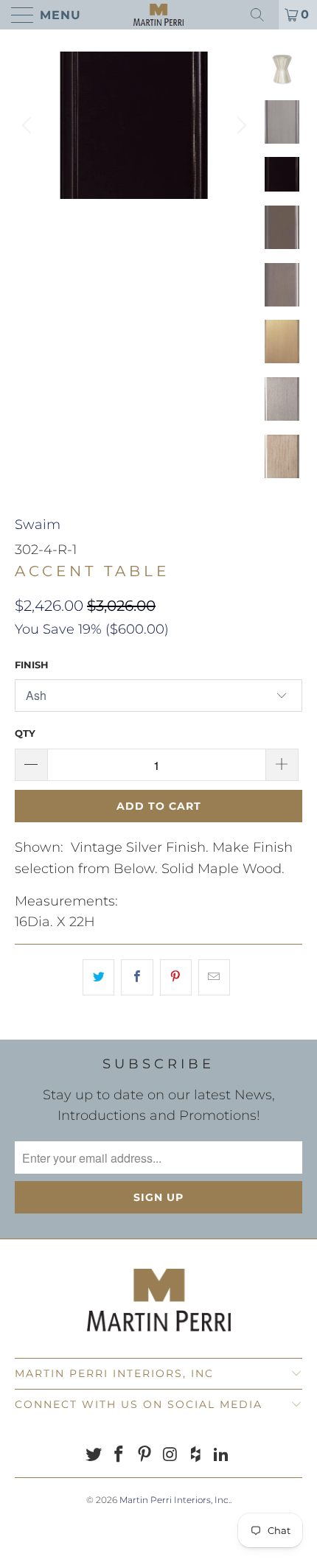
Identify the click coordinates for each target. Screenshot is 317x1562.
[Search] (262, 14)
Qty (25, 733)
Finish (32, 664)
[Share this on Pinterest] (176, 977)
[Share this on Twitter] (98, 977)
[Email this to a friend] (214, 977)
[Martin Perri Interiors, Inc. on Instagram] (171, 1455)
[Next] (239, 125)
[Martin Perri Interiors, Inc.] (159, 14)
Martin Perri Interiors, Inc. (174, 1499)
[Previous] (28, 125)
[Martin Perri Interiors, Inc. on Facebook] (119, 1455)
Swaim (37, 524)
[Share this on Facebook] (137, 977)
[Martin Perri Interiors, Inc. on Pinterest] (145, 1455)
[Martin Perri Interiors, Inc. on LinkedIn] (222, 1455)
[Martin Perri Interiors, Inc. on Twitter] (94, 1455)
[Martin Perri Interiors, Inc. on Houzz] (196, 1455)
